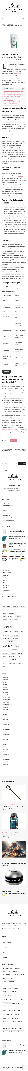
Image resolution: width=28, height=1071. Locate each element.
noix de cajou (6, 650)
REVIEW (5, 587)
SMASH (20, 660)
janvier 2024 (6, 754)
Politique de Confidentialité (17, 1067)
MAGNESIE (5, 580)
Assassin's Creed (6, 606)
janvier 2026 (6, 694)
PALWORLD (13, 653)
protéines (20, 176)
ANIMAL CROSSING (6, 603)
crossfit (16, 619)
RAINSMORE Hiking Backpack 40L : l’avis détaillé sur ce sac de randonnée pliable (17, 538)
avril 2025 (5, 717)
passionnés (10, 490)
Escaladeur (4, 59)
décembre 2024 (6, 727)
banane (22, 606)
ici (23, 422)
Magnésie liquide (7, 503)
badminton (15, 606)
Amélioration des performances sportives (15, 92)
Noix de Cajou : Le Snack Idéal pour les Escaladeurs (14, 864)
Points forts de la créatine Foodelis (12, 96)
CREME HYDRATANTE (7, 619)
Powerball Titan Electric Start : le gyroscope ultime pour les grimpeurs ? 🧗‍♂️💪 (14, 893)
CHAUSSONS (6, 570)
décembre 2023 (6, 757)
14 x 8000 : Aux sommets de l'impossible (11, 600)
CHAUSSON (11, 613)
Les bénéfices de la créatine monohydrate (13, 91)
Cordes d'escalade (7, 515)
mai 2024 (5, 744)
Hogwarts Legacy (16, 638)
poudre (17, 73)
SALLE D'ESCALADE (7, 590)
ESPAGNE (16, 631)
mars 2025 (5, 719)
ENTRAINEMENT (7, 572)
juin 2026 (5, 682)
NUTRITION (15, 650)
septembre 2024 (7, 734)
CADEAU (4, 613)
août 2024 (5, 737)
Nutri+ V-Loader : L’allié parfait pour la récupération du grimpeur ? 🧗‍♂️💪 (17, 530)
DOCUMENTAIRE (6, 623)
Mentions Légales (6, 929)
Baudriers (5, 510)
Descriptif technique (8, 100)
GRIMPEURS (6, 577)
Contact (17, 931)
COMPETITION (18, 616)
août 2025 (5, 707)
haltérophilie (6, 638)
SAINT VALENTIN (6, 660)
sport (4, 663)
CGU (12, 931)
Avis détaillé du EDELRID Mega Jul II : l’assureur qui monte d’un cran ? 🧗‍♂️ (17, 550)
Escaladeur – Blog (14, 485)
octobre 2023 (6, 762)
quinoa (4, 656)
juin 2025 (5, 712)
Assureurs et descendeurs (9, 520)
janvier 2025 (6, 724)
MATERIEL (5, 582)
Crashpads (5, 508)
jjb (19, 642)
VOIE (4, 666)
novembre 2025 (6, 699)
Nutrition (22, 363)
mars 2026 (5, 689)
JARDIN (4, 642)
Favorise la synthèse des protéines (13, 94)
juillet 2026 (5, 679)
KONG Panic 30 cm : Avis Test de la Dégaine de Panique (12, 808)
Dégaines (5, 513)
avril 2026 (5, 687)
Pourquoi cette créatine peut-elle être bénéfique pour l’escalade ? (12, 102)
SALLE (14, 660)
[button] (6, 372)
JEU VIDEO (12, 642)
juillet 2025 (5, 709)
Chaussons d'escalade (8, 505)
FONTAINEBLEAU (6, 635)
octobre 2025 (6, 702)
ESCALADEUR (7, 631)
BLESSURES (12, 610)
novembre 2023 (6, 759)
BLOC (18, 610)
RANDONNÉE (6, 585)
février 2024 (5, 752)
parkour (20, 653)
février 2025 (5, 722)
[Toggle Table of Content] (23, 88)
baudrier (5, 610)
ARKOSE (15, 603)
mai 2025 (5, 714)
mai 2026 (5, 684)
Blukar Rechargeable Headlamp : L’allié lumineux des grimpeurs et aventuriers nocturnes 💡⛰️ (17, 558)
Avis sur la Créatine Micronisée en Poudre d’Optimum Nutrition (8, 448)
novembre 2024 (6, 729)
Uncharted (20, 663)
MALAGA (17, 646)
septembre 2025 (7, 704)
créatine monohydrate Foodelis (10, 429)
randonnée (11, 656)
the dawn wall (11, 663)
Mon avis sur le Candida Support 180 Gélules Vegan (13, 836)
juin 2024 (5, 742)
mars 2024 (5, 749)
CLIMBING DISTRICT (7, 616)
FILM (22, 631)
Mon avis (6, 98)
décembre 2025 (6, 697)
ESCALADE (4, 51)
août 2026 (5, 677)
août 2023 (5, 764)
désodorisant (15, 623)
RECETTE (18, 656)
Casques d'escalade (7, 517)
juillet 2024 (5, 739)
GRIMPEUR (15, 635)
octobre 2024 (6, 732)
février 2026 (5, 692)
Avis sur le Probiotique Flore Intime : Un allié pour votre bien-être (20, 448)
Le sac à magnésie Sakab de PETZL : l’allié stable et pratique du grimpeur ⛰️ (17, 545)
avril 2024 (5, 747)
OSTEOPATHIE (5, 653)
